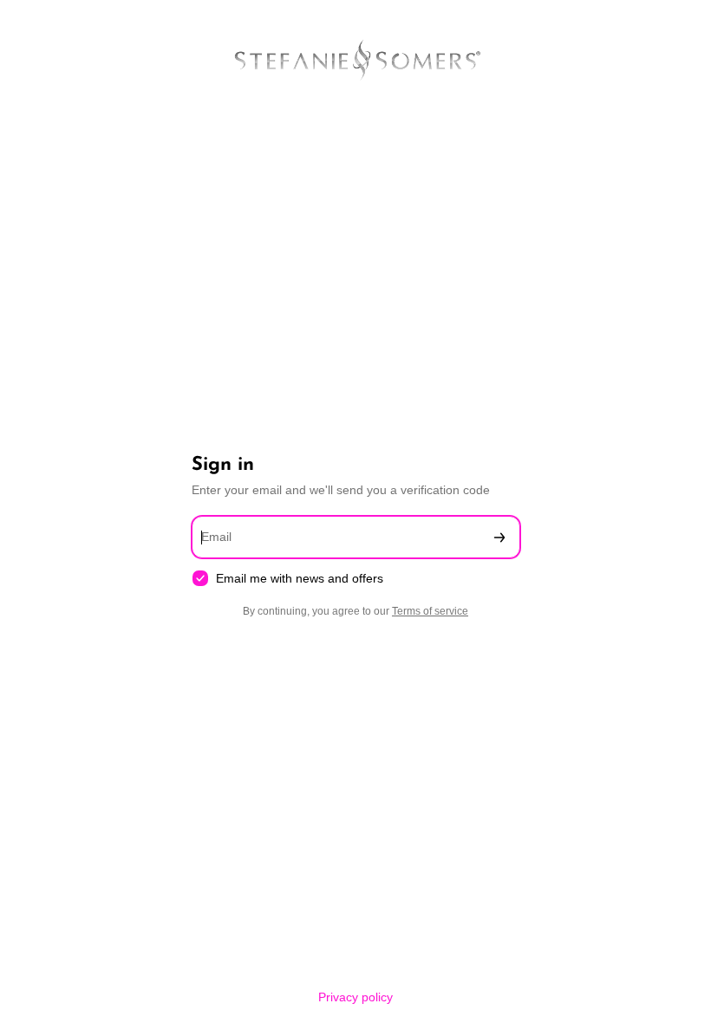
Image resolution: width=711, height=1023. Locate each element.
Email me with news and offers (299, 578)
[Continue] (499, 537)
